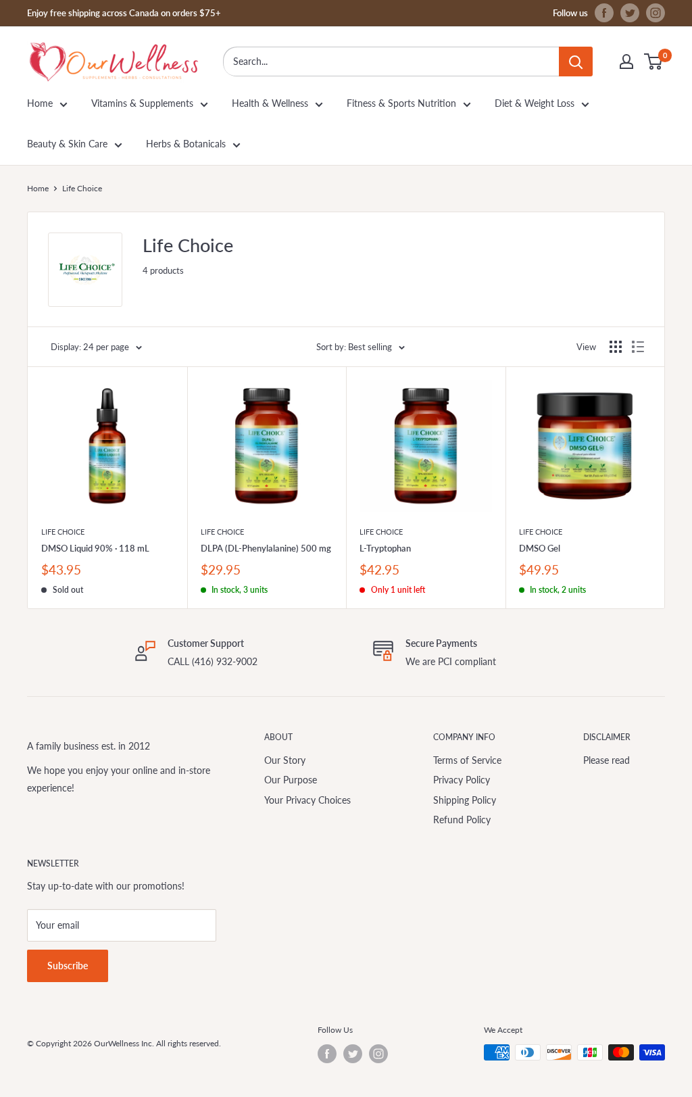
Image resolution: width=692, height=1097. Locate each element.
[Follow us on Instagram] (655, 12)
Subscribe (67, 965)
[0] (653, 61)
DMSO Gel (539, 548)
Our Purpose (290, 779)
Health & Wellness (270, 103)
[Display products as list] (638, 347)
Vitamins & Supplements (142, 103)
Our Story (284, 760)
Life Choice (62, 531)
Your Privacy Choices (307, 800)
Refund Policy (462, 819)
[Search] (576, 61)
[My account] (626, 61)
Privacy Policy (461, 779)
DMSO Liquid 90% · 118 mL (95, 548)
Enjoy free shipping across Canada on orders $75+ (124, 12)
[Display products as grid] (616, 347)
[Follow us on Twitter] (629, 12)
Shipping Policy (464, 800)
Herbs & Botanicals (186, 143)
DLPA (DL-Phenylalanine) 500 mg (266, 548)
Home (40, 103)
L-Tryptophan (385, 548)
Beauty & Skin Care (67, 143)
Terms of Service (467, 760)
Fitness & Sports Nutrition (401, 103)
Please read (606, 760)
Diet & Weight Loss (534, 103)
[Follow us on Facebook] (604, 12)
